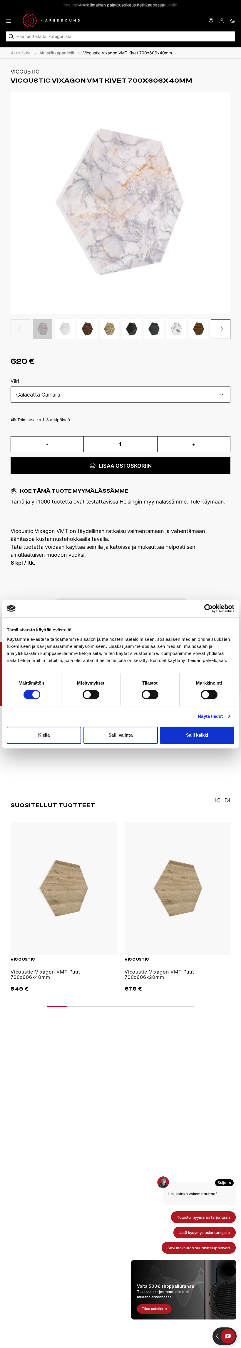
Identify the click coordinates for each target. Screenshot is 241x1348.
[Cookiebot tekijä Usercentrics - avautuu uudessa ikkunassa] (208, 608)
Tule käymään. (207, 502)
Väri (15, 381)
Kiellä (44, 734)
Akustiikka (21, 52)
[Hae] (11, 36)
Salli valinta (120, 734)
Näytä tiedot (210, 716)
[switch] (91, 694)
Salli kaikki (197, 734)
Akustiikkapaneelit (56, 52)
